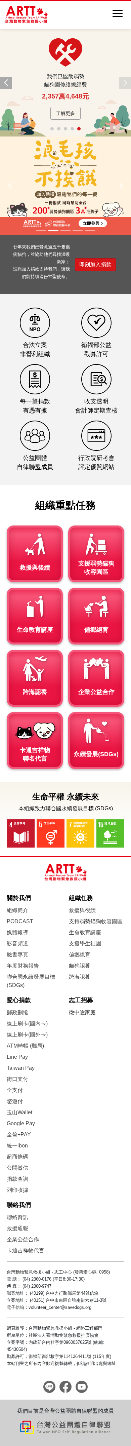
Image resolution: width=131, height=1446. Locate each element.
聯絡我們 (19, 1205)
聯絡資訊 (17, 1217)
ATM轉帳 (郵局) (25, 1046)
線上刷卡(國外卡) (27, 1035)
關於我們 (19, 898)
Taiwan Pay (21, 1068)
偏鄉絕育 (79, 955)
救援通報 (17, 1228)
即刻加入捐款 (95, 264)
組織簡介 (17, 910)
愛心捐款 (19, 1000)
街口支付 (17, 1079)
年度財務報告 (23, 966)
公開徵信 (17, 1168)
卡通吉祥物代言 (25, 1250)
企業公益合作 (23, 1239)
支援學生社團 (85, 943)
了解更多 (65, 113)
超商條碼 (17, 1157)
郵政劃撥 (17, 1012)
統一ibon (17, 1145)
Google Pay (21, 1123)
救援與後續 (82, 910)
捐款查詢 (17, 1179)
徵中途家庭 (82, 1012)
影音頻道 (17, 943)
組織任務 (81, 898)
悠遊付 (15, 1101)
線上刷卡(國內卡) (27, 1023)
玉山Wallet (19, 1112)
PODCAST (20, 921)
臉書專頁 (17, 955)
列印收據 (17, 1190)
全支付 (15, 1090)
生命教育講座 (85, 932)
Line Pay (17, 1057)
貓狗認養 (79, 966)
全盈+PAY (19, 1134)
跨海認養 (79, 977)
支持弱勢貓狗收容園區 (96, 921)
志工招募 (81, 1000)
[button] (6, 83)
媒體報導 (17, 932)
